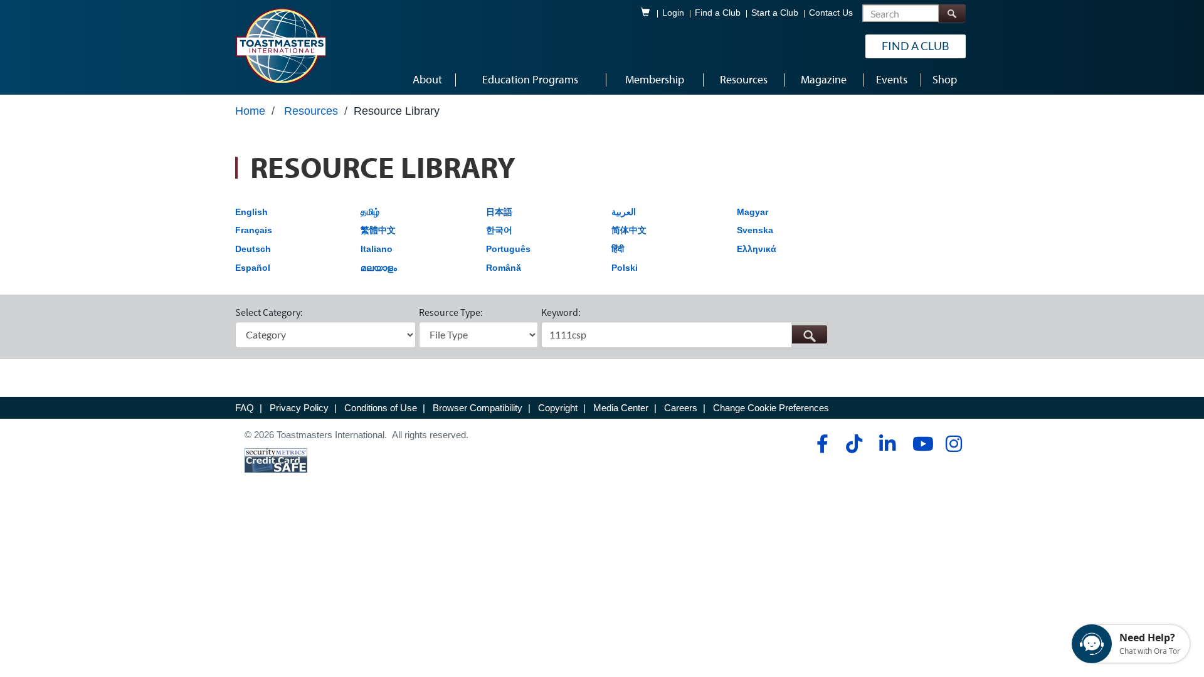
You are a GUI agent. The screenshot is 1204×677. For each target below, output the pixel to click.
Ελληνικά (756, 249)
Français (253, 230)
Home (250, 111)
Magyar (752, 212)
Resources (311, 111)
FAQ (244, 407)
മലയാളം (379, 268)
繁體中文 (378, 230)
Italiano (377, 249)
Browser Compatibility (477, 407)
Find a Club (718, 13)
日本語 (499, 212)
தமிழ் (370, 212)
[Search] (952, 13)
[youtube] (920, 443)
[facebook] (820, 443)
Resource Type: (451, 312)
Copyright (558, 407)
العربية (623, 212)
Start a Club (774, 13)
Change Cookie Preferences (771, 407)
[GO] (809, 334)
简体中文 (629, 230)
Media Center (620, 407)
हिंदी (617, 249)
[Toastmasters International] (280, 45)
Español (252, 268)
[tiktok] (854, 443)
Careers (680, 407)
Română (503, 268)
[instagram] (953, 443)
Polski (624, 268)
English (251, 212)
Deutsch (253, 249)
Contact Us (831, 13)
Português (508, 249)
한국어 (499, 230)
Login (673, 13)
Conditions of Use (380, 407)
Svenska (755, 230)
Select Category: (269, 312)
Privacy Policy (299, 407)
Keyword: (561, 312)
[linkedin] (887, 443)
